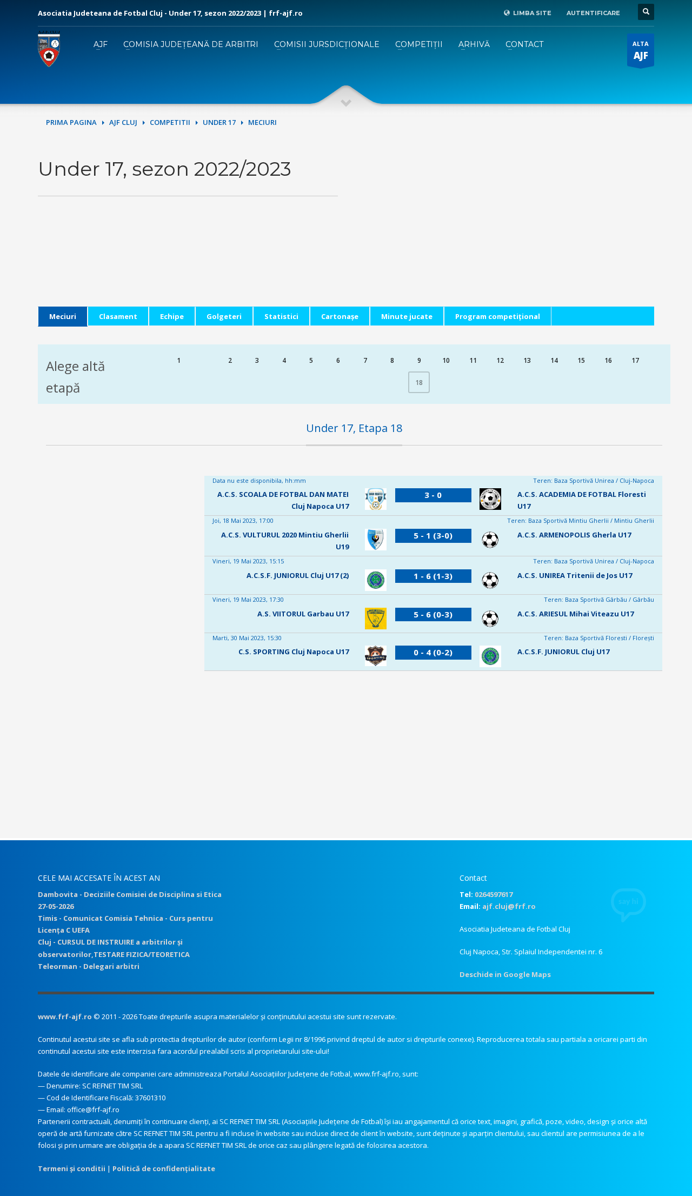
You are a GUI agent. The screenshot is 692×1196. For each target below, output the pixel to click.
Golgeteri (224, 316)
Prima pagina (71, 122)
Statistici (281, 316)
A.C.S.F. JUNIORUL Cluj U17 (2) (298, 575)
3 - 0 (433, 494)
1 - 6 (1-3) (433, 575)
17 (635, 360)
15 (581, 360)
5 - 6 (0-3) (433, 614)
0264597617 (494, 894)
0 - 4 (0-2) (433, 652)
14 (554, 360)
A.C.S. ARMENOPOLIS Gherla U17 (574, 535)
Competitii (170, 122)
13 (527, 360)
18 (419, 382)
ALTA (641, 50)
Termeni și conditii (71, 1168)
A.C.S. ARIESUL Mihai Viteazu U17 (575, 614)
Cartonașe (339, 316)
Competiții (419, 44)
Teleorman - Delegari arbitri (88, 966)
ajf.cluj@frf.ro (509, 906)
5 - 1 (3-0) (433, 535)
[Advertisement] (504, 231)
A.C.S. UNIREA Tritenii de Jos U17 (574, 575)
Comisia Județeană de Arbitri (190, 44)
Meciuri (62, 316)
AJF (101, 44)
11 (473, 360)
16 (608, 360)
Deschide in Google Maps (505, 974)
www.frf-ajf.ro (65, 1016)
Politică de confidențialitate (163, 1168)
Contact (524, 44)
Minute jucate (406, 316)
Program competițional (497, 316)
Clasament (118, 316)
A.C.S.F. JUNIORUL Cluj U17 (563, 651)
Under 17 (219, 122)
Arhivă (474, 44)
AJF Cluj (123, 122)
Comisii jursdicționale (327, 44)
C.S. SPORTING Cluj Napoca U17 (293, 651)
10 (446, 360)
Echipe (172, 316)
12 (500, 360)
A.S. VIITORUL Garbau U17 (303, 614)
